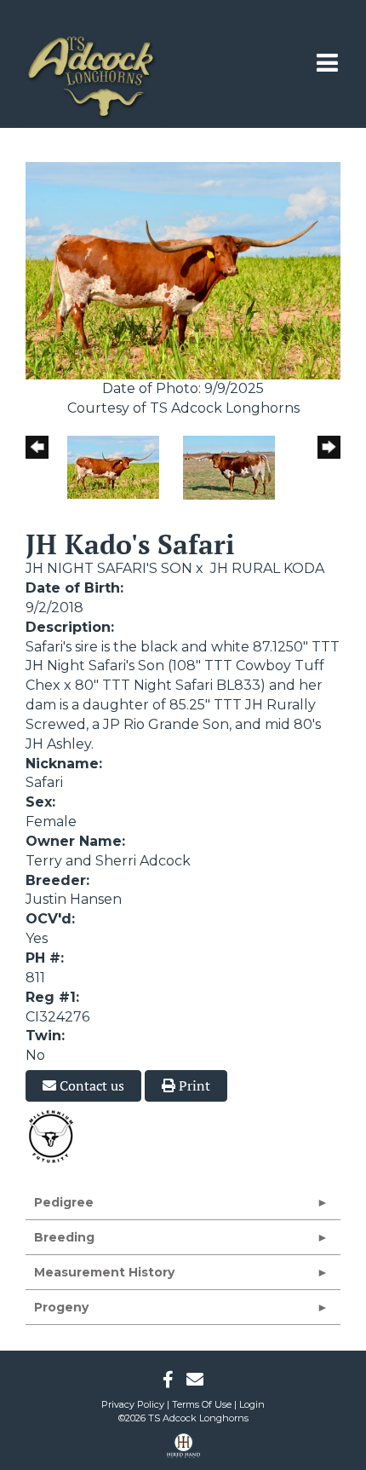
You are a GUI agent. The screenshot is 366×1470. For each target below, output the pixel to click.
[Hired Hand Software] (183, 1451)
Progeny (61, 1307)
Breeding (64, 1237)
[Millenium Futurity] (55, 1136)
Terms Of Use (202, 1404)
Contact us (90, 1085)
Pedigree (64, 1202)
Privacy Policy (132, 1404)
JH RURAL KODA (267, 568)
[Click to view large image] (183, 270)
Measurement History (104, 1272)
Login (252, 1404)
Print (192, 1085)
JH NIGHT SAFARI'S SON (109, 568)
